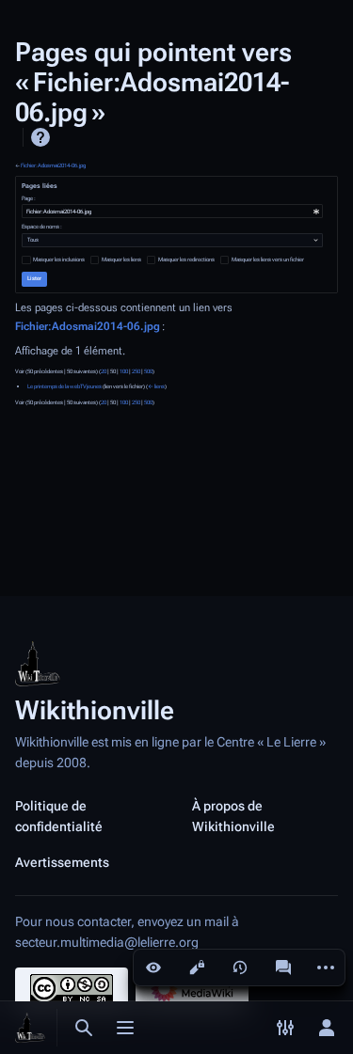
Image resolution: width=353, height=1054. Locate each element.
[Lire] (153, 967)
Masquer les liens (121, 259)
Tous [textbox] (33, 240)
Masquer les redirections (186, 259)
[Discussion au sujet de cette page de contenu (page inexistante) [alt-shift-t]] (283, 967)
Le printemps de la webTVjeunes (64, 386)
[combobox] (172, 211)
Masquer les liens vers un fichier (268, 259)
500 (148, 371)
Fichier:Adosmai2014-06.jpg (53, 165)
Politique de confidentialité (59, 816)
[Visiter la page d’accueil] (30, 1027)
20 (103, 371)
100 (124, 371)
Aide (40, 137)
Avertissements (62, 862)
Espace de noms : (42, 226)
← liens (156, 386)
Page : (29, 198)
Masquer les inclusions (59, 259)
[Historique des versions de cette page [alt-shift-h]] (240, 967)
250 (136, 371)
